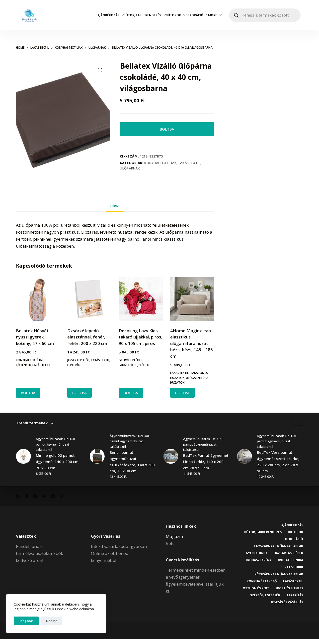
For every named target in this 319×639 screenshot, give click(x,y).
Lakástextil (189, 162)
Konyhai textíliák (160, 162)
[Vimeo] (61, 496)
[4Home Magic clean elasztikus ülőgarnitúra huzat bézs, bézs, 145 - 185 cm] (192, 299)
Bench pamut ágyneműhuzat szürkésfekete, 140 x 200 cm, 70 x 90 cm (132, 461)
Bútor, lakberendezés (142, 15)
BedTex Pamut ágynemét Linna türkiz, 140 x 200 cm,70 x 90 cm (206, 461)
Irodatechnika (290, 560)
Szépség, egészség (265, 595)
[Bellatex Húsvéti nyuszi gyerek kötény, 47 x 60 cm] (38, 299)
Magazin (174, 536)
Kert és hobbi (292, 567)
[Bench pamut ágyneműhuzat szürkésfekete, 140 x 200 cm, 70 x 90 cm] (97, 456)
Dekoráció (194, 15)
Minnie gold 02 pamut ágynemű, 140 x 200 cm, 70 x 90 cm (58, 461)
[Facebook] (18, 496)
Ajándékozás (108, 15)
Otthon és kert (256, 588)
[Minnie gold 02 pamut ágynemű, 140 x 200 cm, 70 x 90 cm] (23, 456)
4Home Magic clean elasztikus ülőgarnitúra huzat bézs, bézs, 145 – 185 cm (191, 343)
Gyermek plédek (131, 360)
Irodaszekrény (259, 560)
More (212, 15)
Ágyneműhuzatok (49, 439)
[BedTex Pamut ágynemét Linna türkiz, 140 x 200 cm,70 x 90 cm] (170, 456)
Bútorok (173, 15)
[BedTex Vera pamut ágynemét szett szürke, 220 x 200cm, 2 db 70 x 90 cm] (244, 456)
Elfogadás (26, 621)
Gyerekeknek (256, 553)
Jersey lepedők (78, 360)
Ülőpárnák (130, 168)
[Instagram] (35, 496)
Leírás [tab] (115, 206)
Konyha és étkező (262, 581)
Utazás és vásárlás (287, 602)
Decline (51, 621)
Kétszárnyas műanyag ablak (278, 574)
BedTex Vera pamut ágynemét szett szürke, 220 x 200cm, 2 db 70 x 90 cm (278, 461)
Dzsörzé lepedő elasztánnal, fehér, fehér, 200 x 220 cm (87, 337)
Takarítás (294, 595)
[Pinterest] (44, 496)
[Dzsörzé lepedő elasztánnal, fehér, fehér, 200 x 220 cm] (89, 299)
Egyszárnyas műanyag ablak (278, 546)
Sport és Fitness (289, 588)
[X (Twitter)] (26, 496)
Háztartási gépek (288, 553)
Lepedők (73, 365)
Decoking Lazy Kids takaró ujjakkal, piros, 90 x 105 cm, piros (140, 337)
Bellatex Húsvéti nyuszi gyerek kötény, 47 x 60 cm (35, 337)
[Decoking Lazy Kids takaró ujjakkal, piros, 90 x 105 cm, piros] (140, 299)
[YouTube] (53, 496)
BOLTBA (167, 129)
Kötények (23, 365)
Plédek (144, 365)
